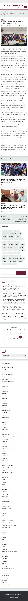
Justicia (5, 503)
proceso (12, 255)
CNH (4, 424)
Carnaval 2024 (6, 410)
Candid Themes (14, 597)
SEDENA (5, 546)
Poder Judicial (6, 522)
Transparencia (6, 573)
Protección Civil (7, 530)
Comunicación (6, 432)
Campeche (5, 233)
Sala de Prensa (14, 5)
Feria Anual (6, 467)
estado (22, 244)
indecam (21, 247)
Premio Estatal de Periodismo (10, 525)
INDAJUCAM (6, 489)
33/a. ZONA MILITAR (8, 367)
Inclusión (5, 487)
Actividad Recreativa (8, 374)
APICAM (5, 379)
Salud (4, 534)
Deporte (3, 19)
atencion (17, 230)
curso (4, 241)
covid (16, 239)
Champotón (6, 417)
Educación (5, 455)
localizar (11, 250)
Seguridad (5, 554)
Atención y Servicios (8, 384)
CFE (4, 415)
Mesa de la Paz (7, 508)
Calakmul (5, 389)
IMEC (4, 482)
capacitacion (13, 233)
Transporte (6, 575)
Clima (4, 422)
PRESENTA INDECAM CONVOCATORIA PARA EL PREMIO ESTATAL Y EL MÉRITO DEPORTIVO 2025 (13, 207)
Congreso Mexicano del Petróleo (11, 436)
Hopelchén (5, 477)
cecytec (4, 236)
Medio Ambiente (7, 506)
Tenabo (5, 570)
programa (18, 255)
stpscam (20, 261)
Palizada (5, 515)
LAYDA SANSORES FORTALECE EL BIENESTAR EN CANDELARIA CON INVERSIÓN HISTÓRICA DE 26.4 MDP (12, 308)
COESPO (5, 429)
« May (3, 343)
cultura (21, 239)
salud (10, 258)
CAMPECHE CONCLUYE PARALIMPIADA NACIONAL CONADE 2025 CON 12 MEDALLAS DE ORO (13, 180)
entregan (11, 244)
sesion (14, 261)
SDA (4, 537)
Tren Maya (5, 578)
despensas (10, 241)
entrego (16, 244)
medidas (17, 250)
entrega (4, 244)
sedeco (4, 261)
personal (17, 253)
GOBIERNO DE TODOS (8, 472)
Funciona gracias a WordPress (9, 596)
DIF (4, 451)
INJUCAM (5, 494)
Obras (4, 513)
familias (10, 247)
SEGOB (5, 549)
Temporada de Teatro (8, 568)
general (15, 247)
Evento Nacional (7, 463)
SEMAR (5, 561)
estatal (4, 247)
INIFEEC (5, 491)
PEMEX (5, 518)
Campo (5, 400)
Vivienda (5, 582)
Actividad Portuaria (7, 372)
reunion (4, 258)
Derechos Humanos (8, 448)
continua (5, 239)
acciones (5, 230)
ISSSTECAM (6, 499)
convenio (11, 239)
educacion (17, 241)
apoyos (11, 230)
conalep (18, 236)
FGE (4, 470)
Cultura (5, 441)
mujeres (22, 250)
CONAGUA (6, 434)
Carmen (19, 233)
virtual (14, 264)
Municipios (5, 511)
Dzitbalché (5, 453)
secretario (22, 258)
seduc (10, 261)
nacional (5, 253)
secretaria (15, 258)
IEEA (4, 479)
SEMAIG (5, 558)
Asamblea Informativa (8, 381)
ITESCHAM (6, 501)
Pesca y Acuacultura (8, 520)
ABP (4, 369)
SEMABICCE (6, 556)
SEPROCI (5, 563)
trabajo (9, 264)
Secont (5, 542)
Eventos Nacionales (8, 465)
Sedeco (5, 544)
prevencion (5, 255)
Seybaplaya (6, 566)
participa (11, 253)
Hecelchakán (6, 475)
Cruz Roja (5, 439)
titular (4, 264)
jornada (5, 250)
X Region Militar (7, 585)
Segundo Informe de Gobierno (10, 551)
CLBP (4, 420)
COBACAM (6, 427)
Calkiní (4, 393)
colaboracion (11, 236)
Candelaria (5, 403)
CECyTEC (5, 412)
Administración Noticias (18, 25)
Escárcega (5, 460)
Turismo (5, 580)
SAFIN (4, 532)
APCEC (5, 377)
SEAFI (4, 539)
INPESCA (5, 496)
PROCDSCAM (6, 527)
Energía (5, 458)
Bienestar (5, 386)
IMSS (4, 484)
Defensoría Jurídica (7, 444)
